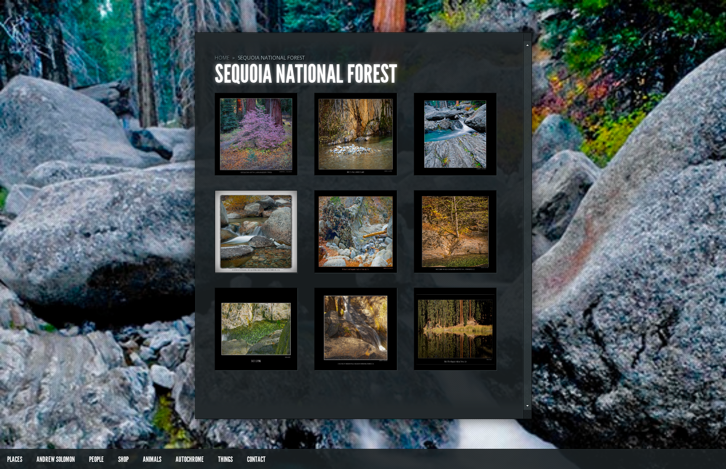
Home (222, 57)
